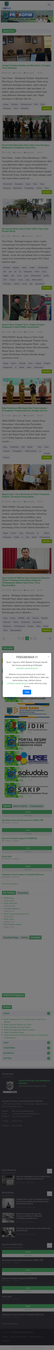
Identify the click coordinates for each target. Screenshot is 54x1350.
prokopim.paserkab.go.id (26, 668)
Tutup (27, 692)
